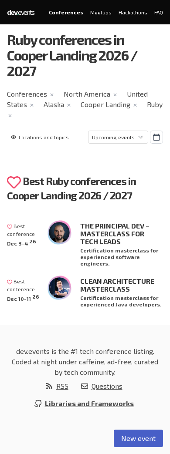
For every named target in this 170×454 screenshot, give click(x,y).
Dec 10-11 (23, 297)
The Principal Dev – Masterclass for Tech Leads (115, 233)
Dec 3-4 (21, 242)
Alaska (54, 104)
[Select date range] (156, 137)
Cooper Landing (105, 104)
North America (87, 94)
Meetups (101, 12)
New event (138, 438)
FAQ (158, 12)
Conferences (66, 12)
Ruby (155, 104)
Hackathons (133, 12)
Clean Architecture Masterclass (117, 285)
